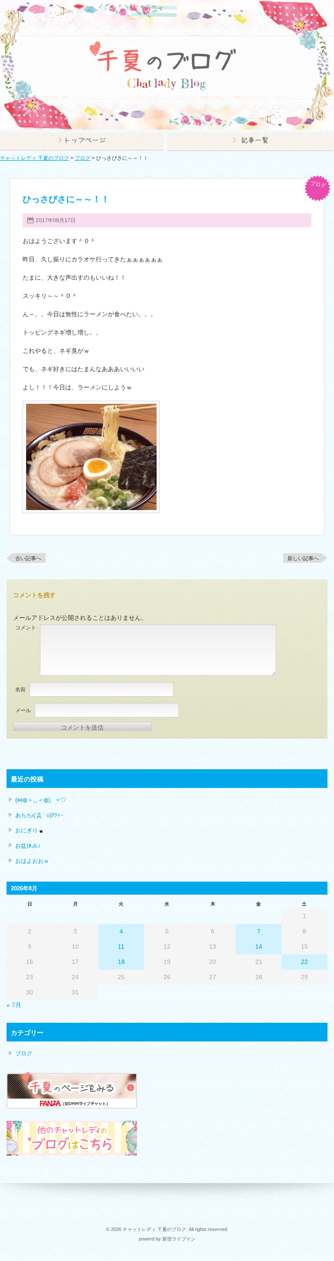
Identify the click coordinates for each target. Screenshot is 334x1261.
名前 (20, 689)
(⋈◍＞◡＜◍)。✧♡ (40, 800)
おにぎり (26, 830)
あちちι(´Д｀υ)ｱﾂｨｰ (39, 815)
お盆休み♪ (28, 845)
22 (304, 961)
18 (121, 961)
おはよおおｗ (32, 861)
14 (258, 946)
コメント (25, 628)
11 (121, 946)
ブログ (318, 184)
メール (23, 710)
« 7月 (14, 1004)
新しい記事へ (303, 558)
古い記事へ (28, 558)
